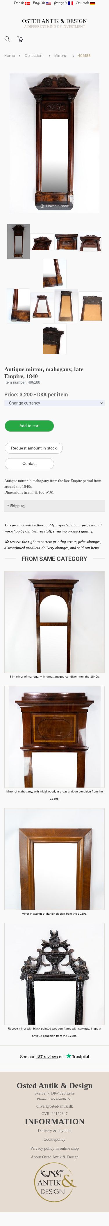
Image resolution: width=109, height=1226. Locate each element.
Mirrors (60, 55)
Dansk (19, 3)
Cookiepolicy (54, 1139)
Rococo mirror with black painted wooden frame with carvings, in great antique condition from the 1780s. (54, 1032)
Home (9, 55)
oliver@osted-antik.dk (54, 1106)
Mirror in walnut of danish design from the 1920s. (54, 913)
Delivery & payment (55, 1131)
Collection (33, 55)
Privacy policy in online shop (55, 1148)
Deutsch (83, 3)
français (61, 3)
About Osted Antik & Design (54, 1157)
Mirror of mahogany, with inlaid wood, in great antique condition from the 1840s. (54, 795)
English (39, 3)
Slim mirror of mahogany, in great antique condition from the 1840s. (55, 676)
